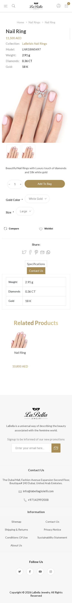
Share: (36, 244)
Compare (14, 228)
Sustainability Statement (52, 537)
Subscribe (55, 448)
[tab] (36, 263)
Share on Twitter (24, 252)
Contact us (52, 521)
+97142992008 (38, 499)
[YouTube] (40, 571)
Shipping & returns (16, 529)
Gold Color (13, 200)
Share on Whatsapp (48, 252)
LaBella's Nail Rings (34, 43)
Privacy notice (52, 529)
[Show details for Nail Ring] (20, 339)
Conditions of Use (16, 537)
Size (9, 212)
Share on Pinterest (36, 252)
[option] (13, 151)
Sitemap (16, 521)
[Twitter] (19, 571)
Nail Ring (20, 352)
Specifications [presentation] (36, 264)
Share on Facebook (30, 252)
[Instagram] (50, 571)
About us (16, 545)
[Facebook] (30, 571)
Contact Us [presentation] (36, 270)
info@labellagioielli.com (38, 491)
